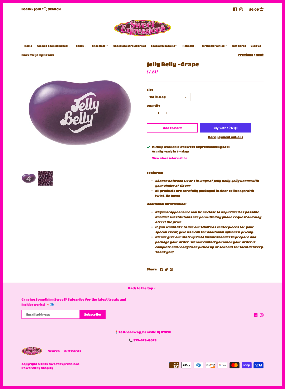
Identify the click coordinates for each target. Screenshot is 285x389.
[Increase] (167, 113)
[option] (28, 178)
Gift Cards (72, 351)
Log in (26, 9)
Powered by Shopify (37, 367)
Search (54, 351)
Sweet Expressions (64, 363)
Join (37, 9)
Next (260, 55)
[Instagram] (241, 9)
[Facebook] (235, 9)
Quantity (153, 105)
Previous (245, 55)
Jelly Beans (44, 55)
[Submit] (45, 9)
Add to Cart (172, 128)
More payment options (225, 137)
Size (150, 89)
